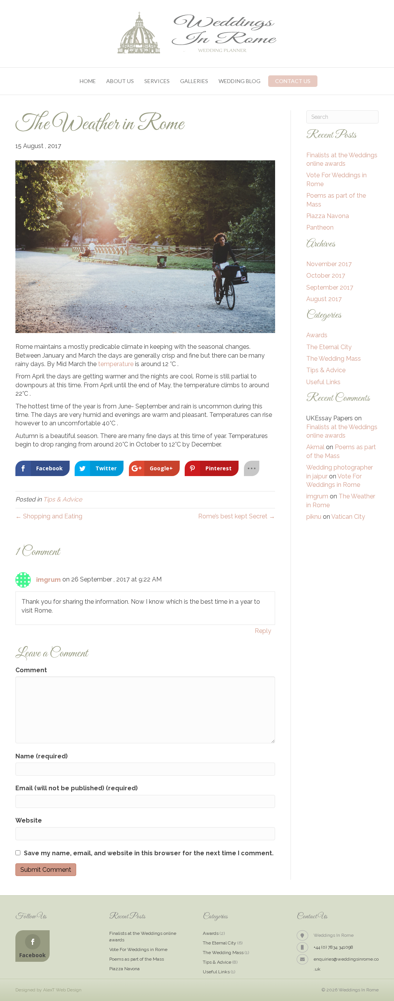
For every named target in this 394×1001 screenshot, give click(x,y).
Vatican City (348, 516)
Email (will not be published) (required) (76, 788)
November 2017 (329, 264)
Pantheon (320, 227)
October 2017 (325, 275)
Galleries (194, 81)
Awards (316, 335)
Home (88, 81)
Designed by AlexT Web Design (48, 990)
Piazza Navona (327, 216)
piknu (313, 516)
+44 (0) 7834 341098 (333, 947)
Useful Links (323, 382)
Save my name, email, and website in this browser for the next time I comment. (149, 853)
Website (28, 820)
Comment (31, 670)
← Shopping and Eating (48, 516)
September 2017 (329, 287)
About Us (120, 81)
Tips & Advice (62, 499)
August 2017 (324, 299)
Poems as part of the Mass (136, 959)
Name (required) (41, 756)
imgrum (48, 579)
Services (157, 81)
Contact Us (293, 81)
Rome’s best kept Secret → (236, 516)
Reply (263, 631)
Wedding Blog (239, 81)
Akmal (315, 447)
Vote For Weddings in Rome (138, 949)
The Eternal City (329, 347)
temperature (115, 364)
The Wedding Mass (333, 358)
